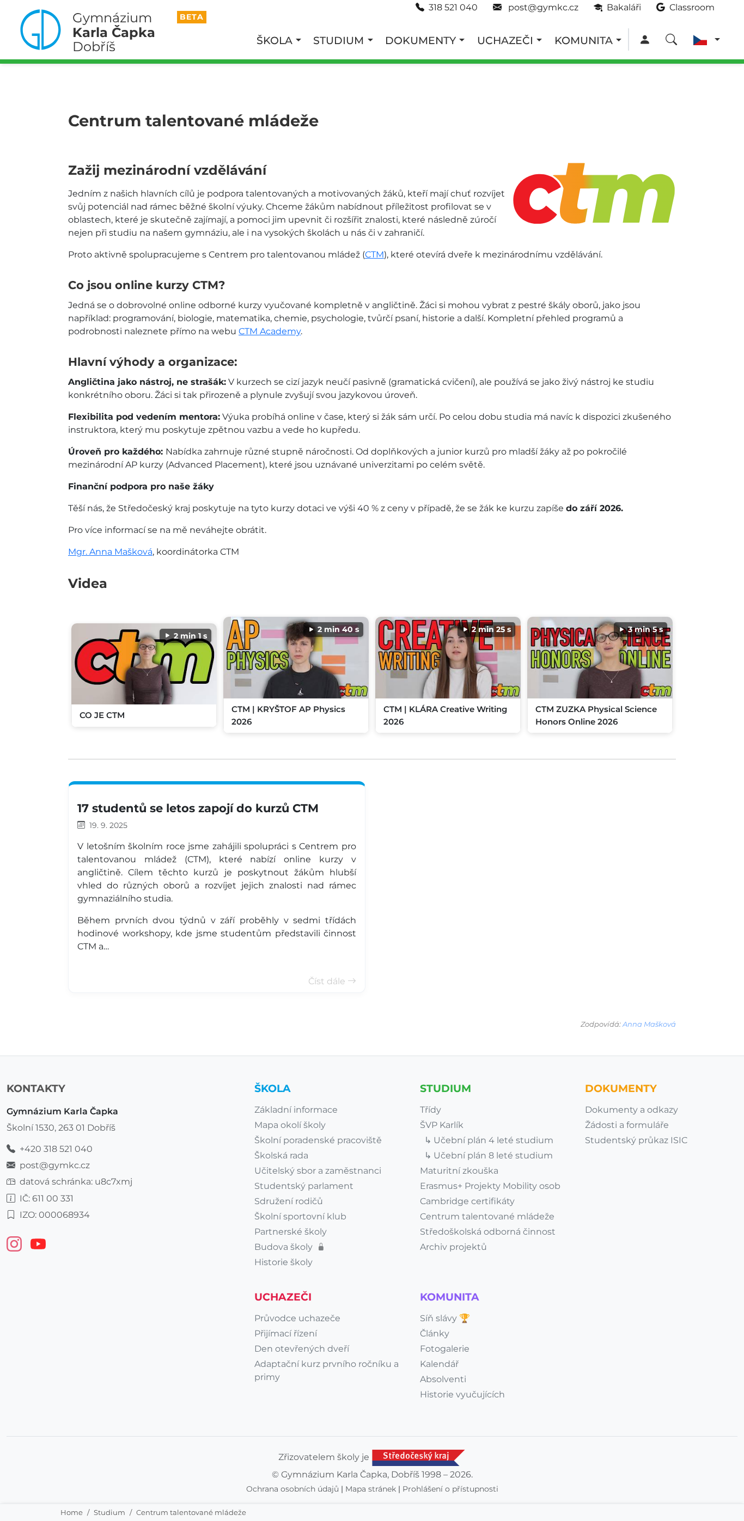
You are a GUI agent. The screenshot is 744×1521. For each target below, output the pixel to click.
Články (434, 1333)
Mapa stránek (370, 1489)
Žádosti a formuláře (627, 1125)
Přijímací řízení (285, 1333)
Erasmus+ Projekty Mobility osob (490, 1186)
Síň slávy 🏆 (445, 1318)
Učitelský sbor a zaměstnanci (317, 1171)
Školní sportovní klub (300, 1216)
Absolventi (443, 1379)
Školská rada (281, 1155)
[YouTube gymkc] (38, 1244)
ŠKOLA (274, 40)
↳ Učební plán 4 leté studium (488, 1140)
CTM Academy (270, 331)
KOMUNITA (583, 40)
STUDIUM (338, 40)
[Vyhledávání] (671, 40)
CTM (374, 254)
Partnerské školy (290, 1231)
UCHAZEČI (505, 40)
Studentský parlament (303, 1186)
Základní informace (296, 1110)
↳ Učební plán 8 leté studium (488, 1155)
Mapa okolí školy (290, 1125)
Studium (109, 1512)
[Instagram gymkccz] (14, 1244)
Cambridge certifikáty (467, 1201)
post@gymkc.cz (542, 7)
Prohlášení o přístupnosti (450, 1489)
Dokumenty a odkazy (631, 1110)
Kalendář (439, 1364)
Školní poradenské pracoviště (318, 1140)
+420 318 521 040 (56, 1149)
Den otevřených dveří (301, 1349)
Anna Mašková (649, 1024)
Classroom (691, 7)
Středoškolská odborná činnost (488, 1231)
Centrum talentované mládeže (487, 1216)
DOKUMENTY (420, 40)
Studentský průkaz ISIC (636, 1140)
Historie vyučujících (462, 1394)
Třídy (430, 1110)
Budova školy (284, 1247)
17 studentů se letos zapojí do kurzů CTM (198, 808)
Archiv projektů (453, 1247)
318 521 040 (453, 7)
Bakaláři (623, 7)
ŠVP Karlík (442, 1125)
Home (71, 1512)
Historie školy (283, 1262)
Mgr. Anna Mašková (110, 552)
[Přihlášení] (645, 40)
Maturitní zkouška (459, 1171)
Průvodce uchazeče (297, 1318)
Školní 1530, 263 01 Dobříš (61, 1128)
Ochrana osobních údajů (292, 1489)
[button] (706, 40)
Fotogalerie (444, 1349)
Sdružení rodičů (288, 1201)
